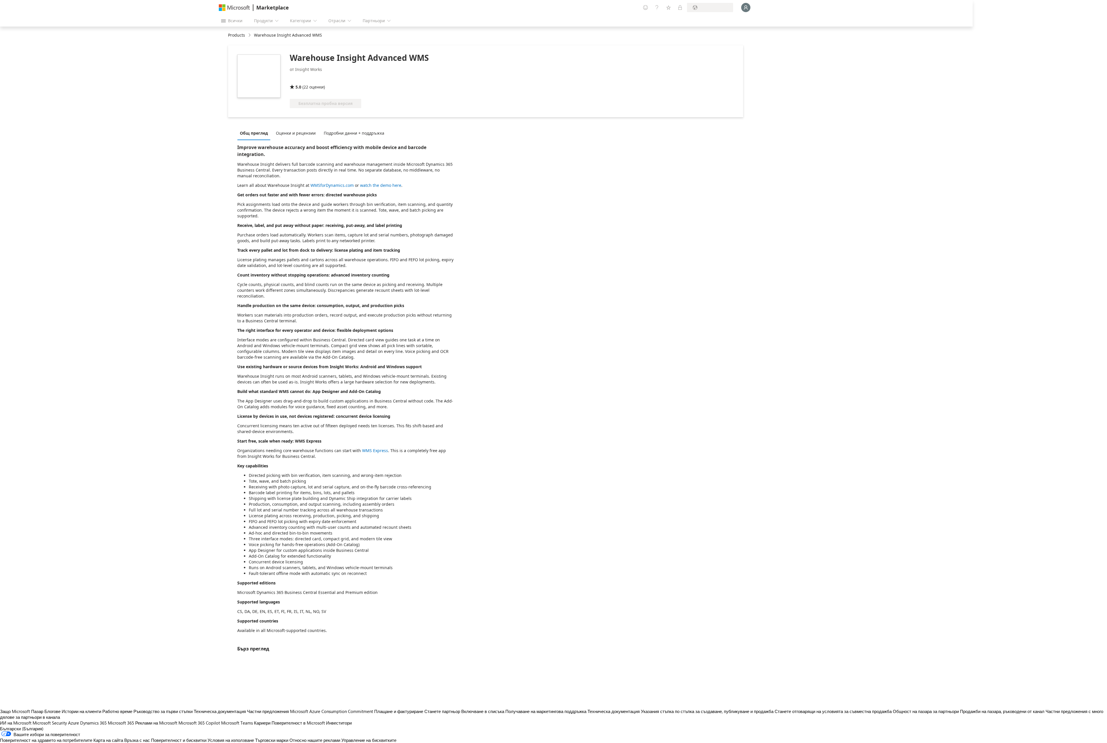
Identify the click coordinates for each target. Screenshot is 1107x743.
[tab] (255, 133)
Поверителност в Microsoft (298, 723)
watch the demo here (380, 185)
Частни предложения (268, 711)
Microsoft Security (50, 723)
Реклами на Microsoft (156, 723)
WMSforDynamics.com (332, 185)
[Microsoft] (234, 7)
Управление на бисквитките (368, 740)
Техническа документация (220, 711)
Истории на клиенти (81, 711)
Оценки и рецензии (296, 133)
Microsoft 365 (121, 723)
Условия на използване (231, 740)
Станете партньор (442, 711)
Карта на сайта (108, 740)
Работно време (117, 711)
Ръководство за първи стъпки (163, 711)
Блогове (52, 711)
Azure (73, 723)
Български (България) (22, 728)
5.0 (298, 87)
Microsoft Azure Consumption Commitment (332, 711)
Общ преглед (254, 133)
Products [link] (236, 35)
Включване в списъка (482, 711)
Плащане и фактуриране (398, 711)
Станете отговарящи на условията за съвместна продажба (833, 711)
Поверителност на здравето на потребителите (46, 740)
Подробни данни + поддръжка (354, 133)
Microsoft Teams (237, 723)
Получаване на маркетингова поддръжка (545, 711)
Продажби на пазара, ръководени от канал (1002, 711)
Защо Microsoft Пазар (21, 711)
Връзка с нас (137, 740)
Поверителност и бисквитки (178, 740)
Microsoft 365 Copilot (199, 723)
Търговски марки (271, 740)
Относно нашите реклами (314, 740)
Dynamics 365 (93, 723)
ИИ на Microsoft (15, 723)
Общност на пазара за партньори (926, 711)
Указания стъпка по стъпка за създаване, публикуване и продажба (707, 711)
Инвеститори (339, 723)
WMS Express (375, 450)
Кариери (262, 723)
